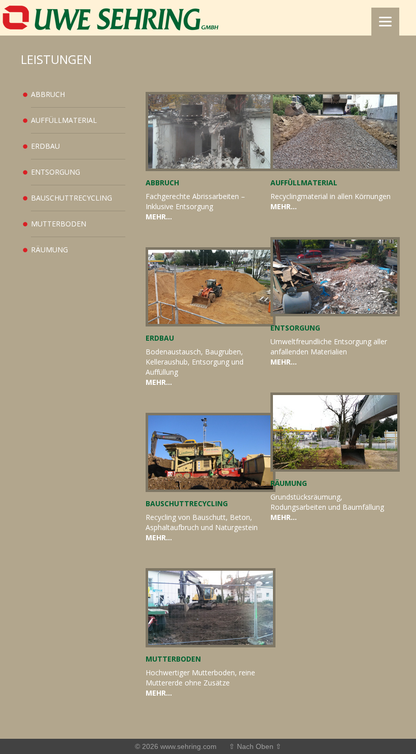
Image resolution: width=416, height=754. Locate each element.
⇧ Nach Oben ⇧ (255, 746)
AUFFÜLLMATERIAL (64, 120)
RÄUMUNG (49, 249)
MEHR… (159, 216)
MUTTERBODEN (58, 223)
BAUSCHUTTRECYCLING (71, 198)
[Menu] (385, 22)
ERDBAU (45, 146)
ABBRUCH (48, 94)
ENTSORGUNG (55, 172)
